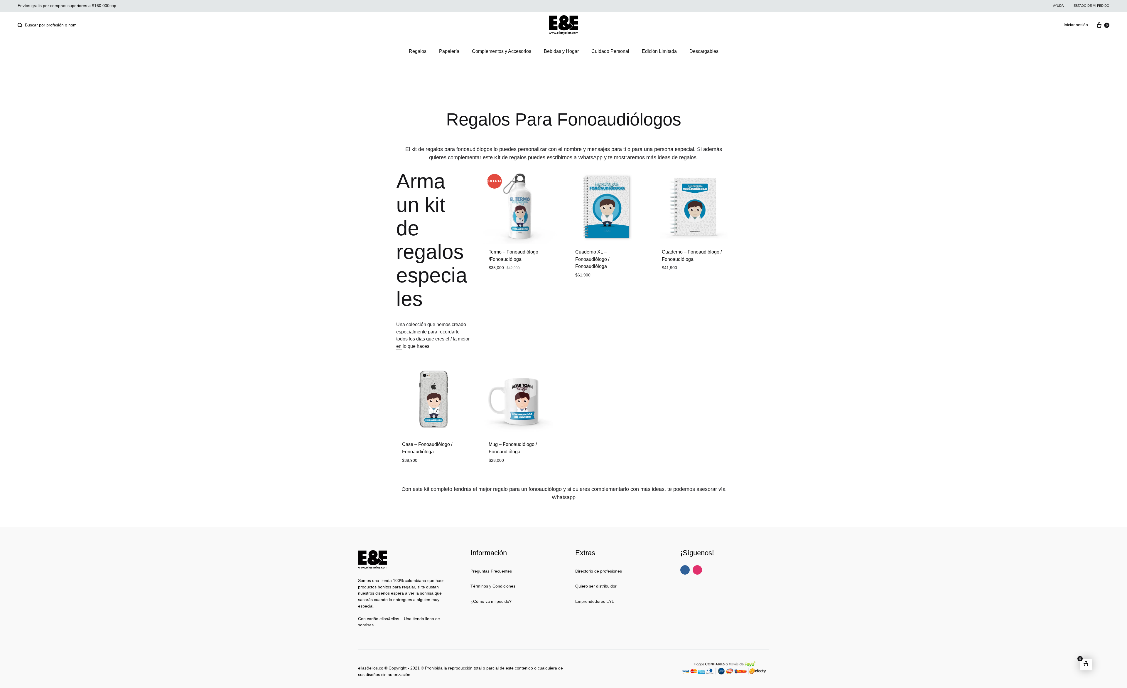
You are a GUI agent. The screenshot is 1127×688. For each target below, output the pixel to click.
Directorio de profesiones (598, 571)
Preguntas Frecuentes (491, 571)
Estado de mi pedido (1091, 5)
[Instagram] (697, 570)
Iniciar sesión (1076, 24)
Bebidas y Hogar (561, 51)
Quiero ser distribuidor (596, 586)
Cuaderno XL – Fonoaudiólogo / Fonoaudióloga (592, 259)
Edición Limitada (659, 51)
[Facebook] (685, 570)
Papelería (449, 51)
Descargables (703, 51)
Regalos (417, 51)
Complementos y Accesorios (501, 51)
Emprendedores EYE (594, 601)
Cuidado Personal (610, 51)
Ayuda (1058, 5)
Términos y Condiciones (492, 586)
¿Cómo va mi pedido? (491, 601)
